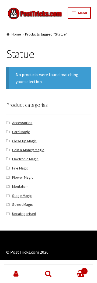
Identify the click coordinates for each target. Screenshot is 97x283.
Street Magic (22, 204)
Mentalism (20, 186)
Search (48, 274)
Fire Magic (20, 168)
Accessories (22, 122)
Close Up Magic (24, 141)
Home (16, 34)
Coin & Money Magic (28, 149)
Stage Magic (22, 195)
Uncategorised (24, 213)
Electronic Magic (25, 159)
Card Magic (21, 131)
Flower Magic (22, 177)
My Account (16, 274)
